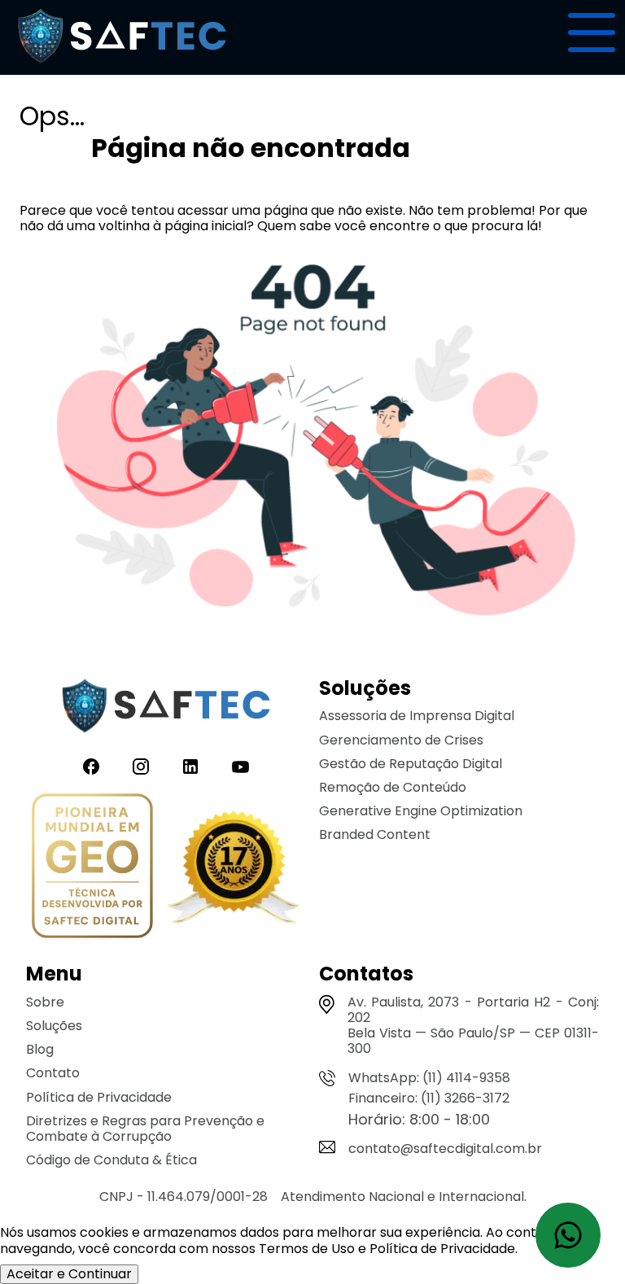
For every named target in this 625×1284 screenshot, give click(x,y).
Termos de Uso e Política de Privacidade (387, 1248)
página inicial (205, 225)
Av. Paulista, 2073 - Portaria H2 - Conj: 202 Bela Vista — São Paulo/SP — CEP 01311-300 (473, 1025)
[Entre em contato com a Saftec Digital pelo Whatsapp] (568, 1235)
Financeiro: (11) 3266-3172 (428, 1098)
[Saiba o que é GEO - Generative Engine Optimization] (93, 867)
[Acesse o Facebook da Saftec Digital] (91, 766)
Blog (40, 1049)
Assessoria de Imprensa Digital (416, 715)
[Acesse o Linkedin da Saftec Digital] (190, 766)
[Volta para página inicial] (122, 67)
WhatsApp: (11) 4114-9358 (429, 1077)
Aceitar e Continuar (69, 1273)
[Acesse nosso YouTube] (240, 766)
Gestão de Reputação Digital (410, 763)
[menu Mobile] (591, 32)
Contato (53, 1072)
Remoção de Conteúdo (392, 787)
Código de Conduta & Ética (111, 1160)
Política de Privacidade (99, 1097)
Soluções (54, 1025)
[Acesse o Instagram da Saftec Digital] (141, 766)
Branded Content (375, 834)
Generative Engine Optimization (420, 810)
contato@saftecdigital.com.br (445, 1148)
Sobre (45, 1002)
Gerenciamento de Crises (401, 740)
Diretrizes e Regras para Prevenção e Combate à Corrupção (145, 1128)
